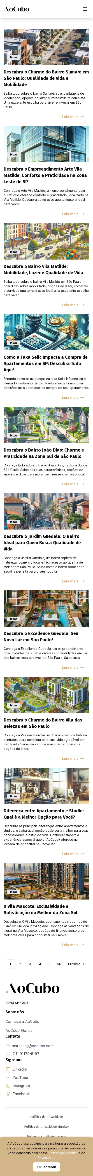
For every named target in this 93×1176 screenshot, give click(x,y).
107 (59, 964)
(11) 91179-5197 (26, 1054)
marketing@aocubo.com (32, 1046)
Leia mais (70, 116)
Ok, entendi (46, 1167)
